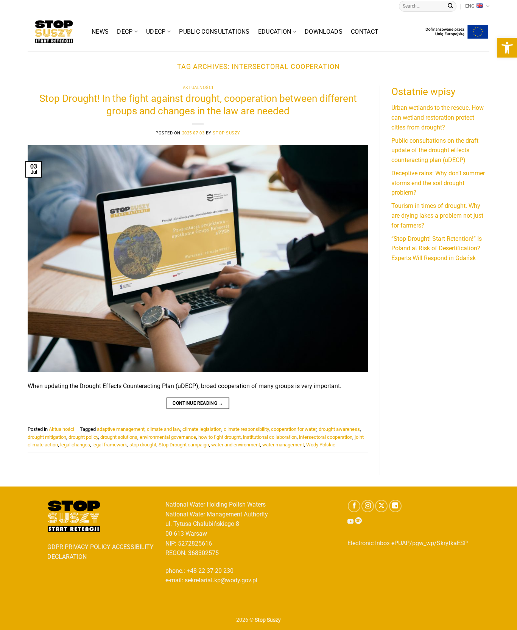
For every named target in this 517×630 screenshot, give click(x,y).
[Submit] (450, 6)
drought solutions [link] (118, 437)
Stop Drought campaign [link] (184, 445)
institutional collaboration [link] (270, 437)
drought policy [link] (83, 437)
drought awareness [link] (339, 429)
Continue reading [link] (198, 403)
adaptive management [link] (121, 429)
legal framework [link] (109, 445)
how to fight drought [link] (219, 437)
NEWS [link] (100, 31)
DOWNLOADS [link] (324, 31)
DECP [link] (124, 31)
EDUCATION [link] (274, 31)
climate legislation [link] (201, 429)
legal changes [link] (75, 445)
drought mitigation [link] (47, 437)
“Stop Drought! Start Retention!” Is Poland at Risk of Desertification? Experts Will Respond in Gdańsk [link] (436, 248)
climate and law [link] (163, 429)
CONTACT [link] (364, 31)
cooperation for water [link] (293, 429)
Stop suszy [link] (226, 133)
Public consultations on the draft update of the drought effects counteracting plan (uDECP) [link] (434, 150)
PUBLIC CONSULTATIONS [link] (214, 31)
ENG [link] (470, 6)
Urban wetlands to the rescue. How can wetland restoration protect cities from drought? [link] (437, 117)
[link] (507, 48)
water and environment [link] (235, 445)
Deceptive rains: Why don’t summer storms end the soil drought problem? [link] (438, 183)
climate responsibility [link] (246, 429)
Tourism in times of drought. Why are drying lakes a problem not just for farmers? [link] (437, 215)
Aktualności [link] (198, 87)
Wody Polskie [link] (320, 445)
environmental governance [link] (168, 437)
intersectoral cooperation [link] (325, 437)
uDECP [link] (156, 31)
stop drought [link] (142, 445)
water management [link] (283, 445)
